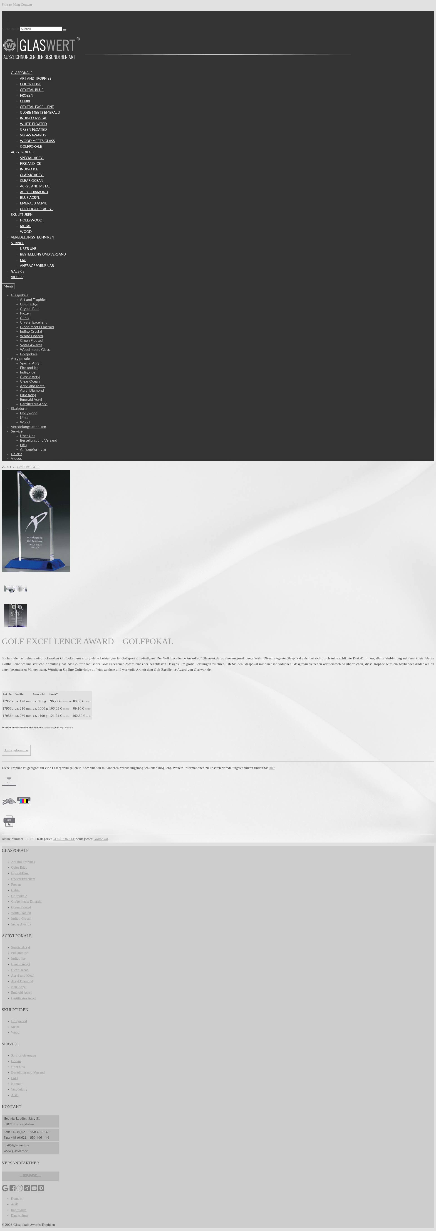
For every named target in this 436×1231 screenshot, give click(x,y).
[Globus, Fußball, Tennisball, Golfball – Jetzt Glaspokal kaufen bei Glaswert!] (15, 601)
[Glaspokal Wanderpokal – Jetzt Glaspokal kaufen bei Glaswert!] (15, 628)
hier (272, 768)
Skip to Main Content (17, 4)
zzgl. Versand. (67, 727)
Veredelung (49, 727)
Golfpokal (101, 839)
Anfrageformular (16, 750)
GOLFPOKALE (28, 467)
